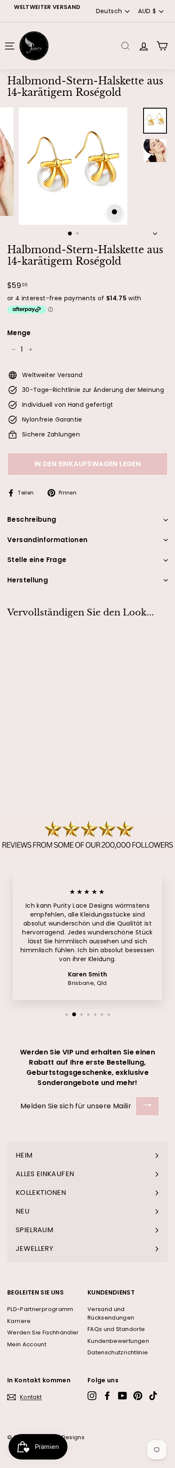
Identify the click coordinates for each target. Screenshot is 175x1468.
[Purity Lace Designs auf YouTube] (122, 1395)
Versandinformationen (47, 539)
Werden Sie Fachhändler (43, 1332)
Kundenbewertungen (118, 1341)
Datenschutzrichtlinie (118, 1352)
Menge (19, 332)
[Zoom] (115, 212)
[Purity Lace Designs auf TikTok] (153, 1395)
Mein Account (26, 1344)
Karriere (19, 1321)
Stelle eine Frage (36, 559)
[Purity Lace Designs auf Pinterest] (137, 1395)
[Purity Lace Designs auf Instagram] (92, 1395)
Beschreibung (31, 519)
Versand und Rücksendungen (111, 1313)
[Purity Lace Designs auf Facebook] (107, 1395)
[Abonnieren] (147, 1106)
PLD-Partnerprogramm (40, 1309)
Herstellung (27, 580)
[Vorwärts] (155, 231)
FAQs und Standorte (116, 1329)
